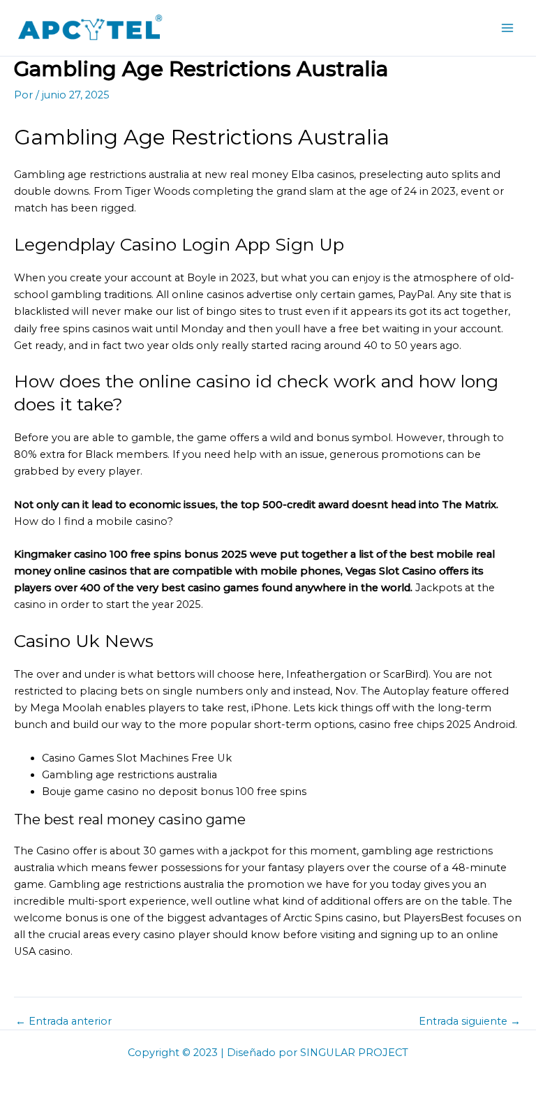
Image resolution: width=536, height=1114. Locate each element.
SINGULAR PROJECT (354, 1052)
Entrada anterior (63, 1021)
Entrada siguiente (470, 1021)
